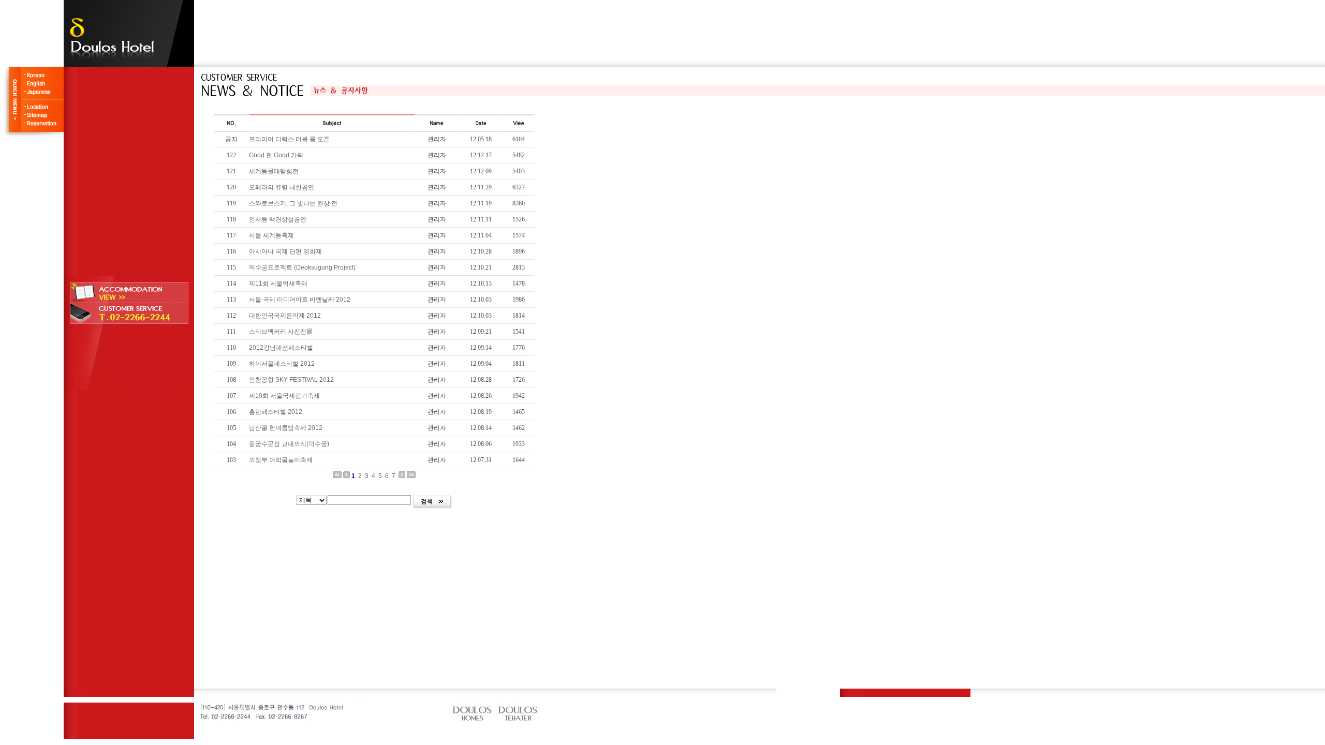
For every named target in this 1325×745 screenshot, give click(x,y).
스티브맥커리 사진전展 (281, 331)
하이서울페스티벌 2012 (282, 363)
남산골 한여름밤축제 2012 (285, 427)
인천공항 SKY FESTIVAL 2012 (291, 379)
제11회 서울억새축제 (278, 283)
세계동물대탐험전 (274, 171)
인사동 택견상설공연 (277, 219)
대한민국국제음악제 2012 (285, 315)
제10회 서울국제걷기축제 (284, 395)
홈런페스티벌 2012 (275, 411)
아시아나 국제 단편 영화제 (285, 251)
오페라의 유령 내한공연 (281, 187)
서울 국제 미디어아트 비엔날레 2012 (299, 299)
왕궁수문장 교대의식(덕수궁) (289, 444)
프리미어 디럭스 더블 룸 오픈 (289, 139)
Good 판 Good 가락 (276, 155)
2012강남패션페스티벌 (281, 347)
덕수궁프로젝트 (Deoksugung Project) (302, 267)
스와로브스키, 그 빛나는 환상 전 (293, 203)
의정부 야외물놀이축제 (281, 460)
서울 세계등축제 (271, 235)
